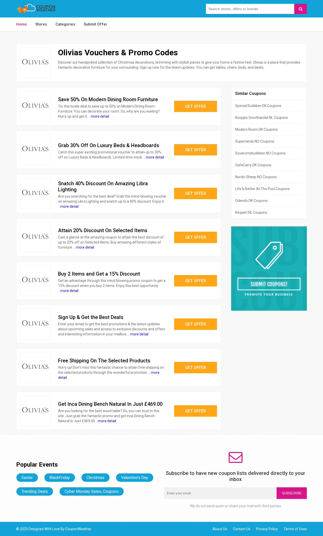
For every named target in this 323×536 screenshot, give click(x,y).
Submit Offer (95, 24)
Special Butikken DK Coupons (258, 106)
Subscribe (292, 493)
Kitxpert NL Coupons (251, 212)
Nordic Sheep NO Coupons (256, 177)
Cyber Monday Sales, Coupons (92, 491)
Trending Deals (34, 491)
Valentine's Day (134, 477)
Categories (65, 24)
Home (21, 24)
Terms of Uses (295, 529)
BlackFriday (59, 477)
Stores (41, 24)
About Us (219, 529)
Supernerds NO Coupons (254, 141)
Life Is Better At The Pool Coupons (262, 189)
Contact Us (241, 529)
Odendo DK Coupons (251, 201)
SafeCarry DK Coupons (253, 165)
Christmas (95, 477)
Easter (27, 477)
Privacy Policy (267, 529)
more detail (100, 116)
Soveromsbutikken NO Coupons (260, 153)
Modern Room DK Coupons (256, 129)
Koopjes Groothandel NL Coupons (261, 118)
